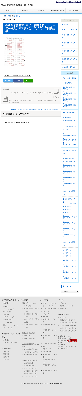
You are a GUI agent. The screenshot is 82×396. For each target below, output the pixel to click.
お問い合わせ (7, 320)
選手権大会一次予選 (69, 140)
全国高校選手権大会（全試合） (69, 128)
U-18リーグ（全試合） (69, 192)
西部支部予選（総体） (69, 172)
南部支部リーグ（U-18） (70, 229)
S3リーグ (68, 212)
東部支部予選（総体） (69, 166)
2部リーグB (68, 256)
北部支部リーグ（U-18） (70, 235)
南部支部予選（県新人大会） (69, 99)
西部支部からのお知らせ (69, 44)
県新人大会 (68, 83)
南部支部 (6, 357)
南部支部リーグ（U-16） (70, 272)
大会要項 (6, 340)
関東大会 (68, 117)
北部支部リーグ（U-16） (70, 278)
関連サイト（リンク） (10, 325)
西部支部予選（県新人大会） (69, 93)
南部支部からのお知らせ (69, 52)
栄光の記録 (7, 312)
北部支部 (6, 359)
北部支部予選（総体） (69, 184)
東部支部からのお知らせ (69, 36)
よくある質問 (7, 322)
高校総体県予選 (70, 161)
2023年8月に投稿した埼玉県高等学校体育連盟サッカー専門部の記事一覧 (33, 109)
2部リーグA (69, 253)
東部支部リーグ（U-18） (70, 217)
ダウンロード (64, 303)
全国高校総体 (69, 158)
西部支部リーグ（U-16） (70, 266)
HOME (7, 16)
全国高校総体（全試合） (69, 152)
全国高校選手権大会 (69, 135)
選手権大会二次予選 (69, 144)
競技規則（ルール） (67, 306)
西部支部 (6, 354)
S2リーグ (68, 209)
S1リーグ (68, 206)
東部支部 (6, 351)
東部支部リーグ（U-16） (70, 261)
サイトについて (8, 309)
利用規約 (6, 314)
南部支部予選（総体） (69, 178)
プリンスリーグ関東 (69, 203)
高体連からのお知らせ (69, 30)
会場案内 (63, 308)
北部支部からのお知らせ (69, 60)
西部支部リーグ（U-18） (70, 223)
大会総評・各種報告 (68, 67)
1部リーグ (68, 250)
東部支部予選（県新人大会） (69, 88)
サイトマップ (7, 328)
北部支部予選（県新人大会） (69, 105)
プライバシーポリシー (10, 317)
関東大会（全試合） (69, 112)
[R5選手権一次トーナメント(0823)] (14, 51)
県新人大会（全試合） (70, 78)
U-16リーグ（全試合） (69, 243)
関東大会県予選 (70, 120)
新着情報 (17, 16)
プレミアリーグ (70, 199)
